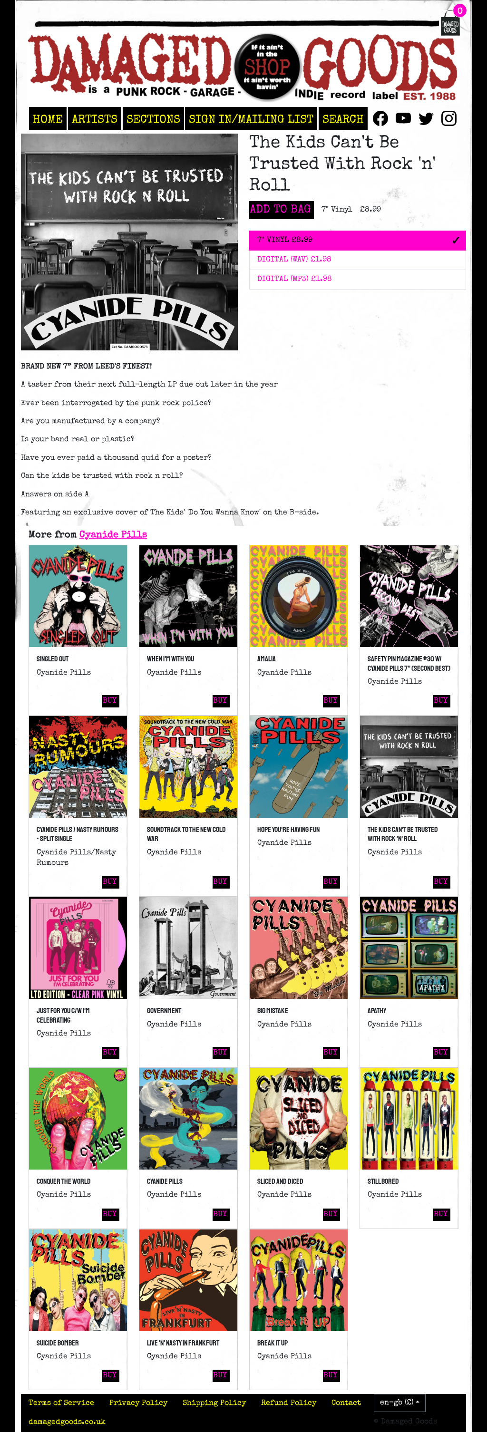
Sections (153, 120)
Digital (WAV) (294, 260)
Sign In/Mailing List (251, 120)
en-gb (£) (397, 1403)
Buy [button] (110, 701)
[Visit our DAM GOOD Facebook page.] (380, 118)
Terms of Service (61, 1403)
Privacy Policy (138, 1403)
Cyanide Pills (113, 535)
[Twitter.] (426, 118)
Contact (346, 1403)
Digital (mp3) (294, 279)
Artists (94, 120)
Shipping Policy (214, 1403)
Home (48, 120)
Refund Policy (288, 1403)
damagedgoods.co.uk (67, 1422)
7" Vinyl (284, 240)
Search (343, 120)
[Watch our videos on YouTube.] (403, 118)
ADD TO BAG (280, 210)
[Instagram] (449, 118)
